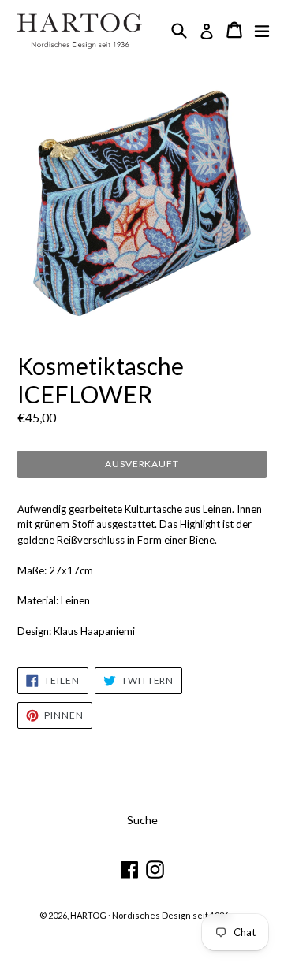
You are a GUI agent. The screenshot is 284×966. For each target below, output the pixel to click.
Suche (142, 820)
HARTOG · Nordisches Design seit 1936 (149, 915)
